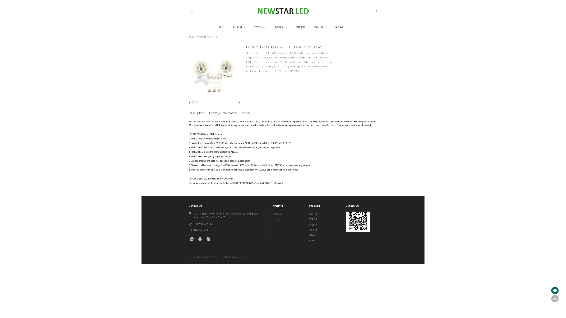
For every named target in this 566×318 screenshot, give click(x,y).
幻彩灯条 (313, 214)
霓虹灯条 (313, 230)
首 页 (191, 37)
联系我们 (339, 27)
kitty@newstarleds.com (205, 231)
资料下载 (318, 27)
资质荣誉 (300, 27)
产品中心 (258, 27)
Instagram (277, 214)
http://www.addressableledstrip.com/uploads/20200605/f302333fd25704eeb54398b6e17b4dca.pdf (236, 183)
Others (312, 241)
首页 (221, 27)
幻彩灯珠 (213, 37)
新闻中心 (279, 27)
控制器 (312, 235)
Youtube (276, 219)
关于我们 (237, 27)
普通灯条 (313, 219)
